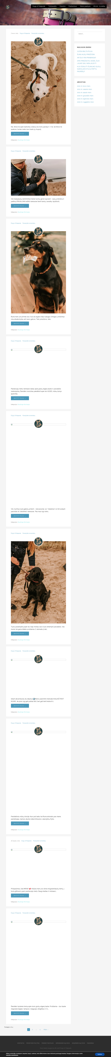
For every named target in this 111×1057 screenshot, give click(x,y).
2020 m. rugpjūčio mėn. (85, 102)
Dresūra (62, 6)
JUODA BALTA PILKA (84, 51)
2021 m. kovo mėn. (83, 86)
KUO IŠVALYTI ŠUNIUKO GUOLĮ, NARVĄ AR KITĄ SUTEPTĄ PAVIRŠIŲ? (89, 69)
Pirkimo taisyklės (48, 1043)
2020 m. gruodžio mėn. (85, 96)
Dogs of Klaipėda (39, 6)
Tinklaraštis (52, 6)
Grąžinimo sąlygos (78, 1043)
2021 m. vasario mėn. (84, 89)
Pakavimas (90, 1043)
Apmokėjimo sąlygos (63, 1043)
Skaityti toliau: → (20, 133)
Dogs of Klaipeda (25, 33)
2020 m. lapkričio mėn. (85, 99)
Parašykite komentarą (37, 33)
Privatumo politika (32, 1043)
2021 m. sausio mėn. (84, 92)
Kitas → (46, 1029)
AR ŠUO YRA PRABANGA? (86, 58)
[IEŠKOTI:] (89, 34)
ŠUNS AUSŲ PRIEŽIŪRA (86, 54)
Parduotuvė (73, 6)
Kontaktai (20, 1043)
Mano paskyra (85, 6)
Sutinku (100, 1054)
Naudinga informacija (24, 140)
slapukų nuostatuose (12, 1055)
